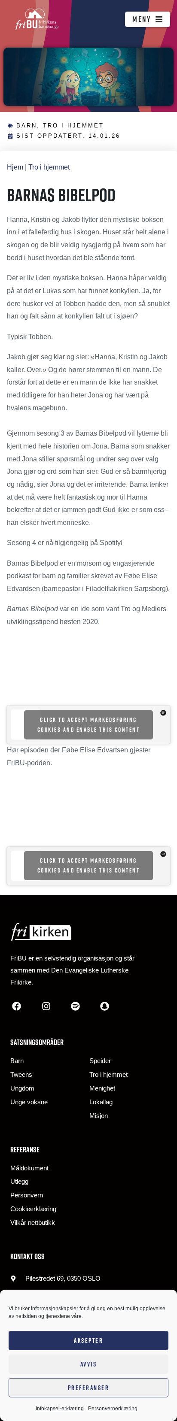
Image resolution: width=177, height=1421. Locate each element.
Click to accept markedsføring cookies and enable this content (88, 724)
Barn (26, 125)
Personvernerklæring (112, 1409)
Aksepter (88, 1340)
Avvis (88, 1364)
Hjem (15, 167)
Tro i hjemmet (73, 125)
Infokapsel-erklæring (60, 1409)
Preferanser (89, 1387)
